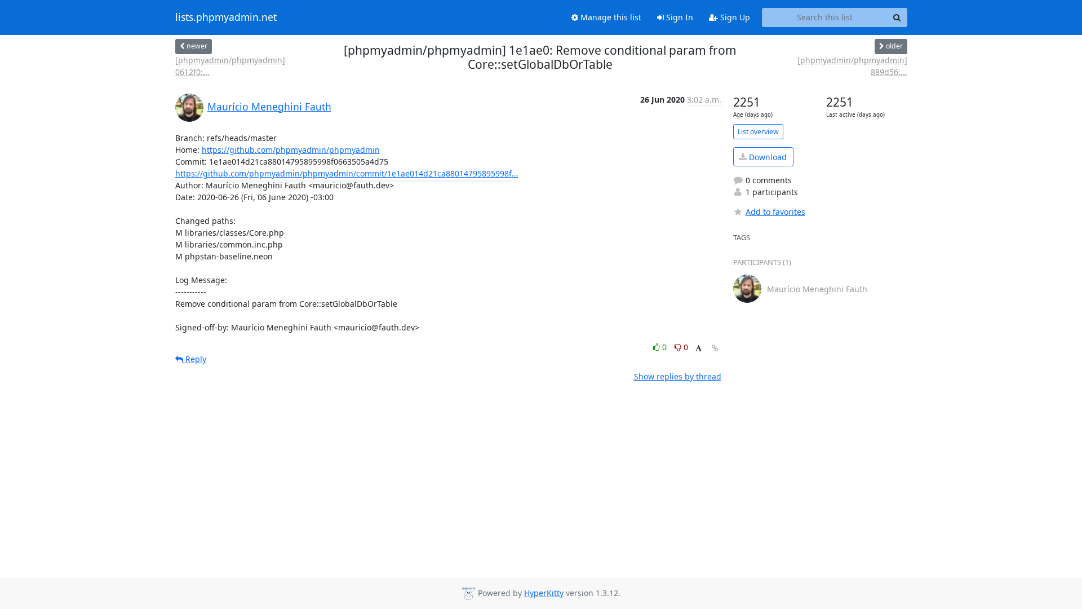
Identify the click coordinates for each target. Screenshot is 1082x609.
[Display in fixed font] (698, 348)
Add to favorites (775, 211)
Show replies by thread (677, 376)
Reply (194, 359)
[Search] (897, 17)
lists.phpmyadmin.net (226, 17)
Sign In (678, 17)
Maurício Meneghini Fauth (269, 106)
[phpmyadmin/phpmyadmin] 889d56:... (852, 66)
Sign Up (734, 17)
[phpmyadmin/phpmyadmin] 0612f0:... (230, 66)
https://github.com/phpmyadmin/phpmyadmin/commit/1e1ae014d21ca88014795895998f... (346, 173)
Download (767, 157)
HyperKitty (544, 593)
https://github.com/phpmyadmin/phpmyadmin (291, 149)
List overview (758, 131)
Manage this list (609, 17)
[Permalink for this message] (715, 348)
